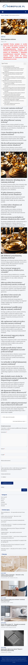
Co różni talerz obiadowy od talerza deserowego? (14, 76)
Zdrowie (3, 505)
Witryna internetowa (5, 460)
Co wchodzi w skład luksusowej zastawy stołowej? (13, 96)
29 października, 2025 (5, 577)
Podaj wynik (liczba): (5, 474)
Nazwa (3, 448)
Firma (2, 500)
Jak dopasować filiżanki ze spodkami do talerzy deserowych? (14, 101)
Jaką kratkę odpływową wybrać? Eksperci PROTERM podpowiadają (11, 650)
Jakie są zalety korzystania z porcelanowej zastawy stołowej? (14, 85)
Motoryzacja (4, 504)
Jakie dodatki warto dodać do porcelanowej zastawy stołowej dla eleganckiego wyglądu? (15, 99)
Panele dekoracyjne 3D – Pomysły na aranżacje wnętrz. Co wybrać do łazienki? (13, 625)
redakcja (11, 602)
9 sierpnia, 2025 (4, 652)
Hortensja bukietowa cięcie (19, 421)
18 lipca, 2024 (3, 41)
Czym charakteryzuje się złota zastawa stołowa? (14, 68)
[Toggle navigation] (2, 12)
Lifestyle (3, 36)
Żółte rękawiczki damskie (9, 417)
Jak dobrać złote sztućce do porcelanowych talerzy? (14, 87)
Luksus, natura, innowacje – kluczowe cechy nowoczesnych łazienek (12, 575)
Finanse (3, 498)
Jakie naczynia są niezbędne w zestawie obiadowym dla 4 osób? (15, 79)
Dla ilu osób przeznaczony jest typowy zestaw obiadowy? (13, 71)
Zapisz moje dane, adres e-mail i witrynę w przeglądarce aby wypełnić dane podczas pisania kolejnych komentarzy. (13, 469)
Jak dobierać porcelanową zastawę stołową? (12, 80)
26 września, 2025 (4, 627)
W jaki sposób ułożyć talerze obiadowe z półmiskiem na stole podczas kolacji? (12, 95)
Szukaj (2, 487)
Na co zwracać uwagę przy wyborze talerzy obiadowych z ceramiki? (13, 83)
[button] (24, 64)
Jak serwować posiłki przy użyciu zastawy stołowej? (14, 88)
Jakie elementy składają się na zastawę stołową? (13, 72)
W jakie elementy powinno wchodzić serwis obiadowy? (13, 75)
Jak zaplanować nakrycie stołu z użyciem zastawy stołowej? (14, 91)
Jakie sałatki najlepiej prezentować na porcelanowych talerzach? (12, 104)
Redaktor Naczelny (14, 577)
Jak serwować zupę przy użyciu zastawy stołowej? (14, 92)
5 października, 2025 (5, 602)
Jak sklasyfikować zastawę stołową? (11, 67)
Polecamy (4, 554)
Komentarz (4, 432)
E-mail (3, 454)
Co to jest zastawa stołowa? (8, 66)
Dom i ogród (4, 497)
